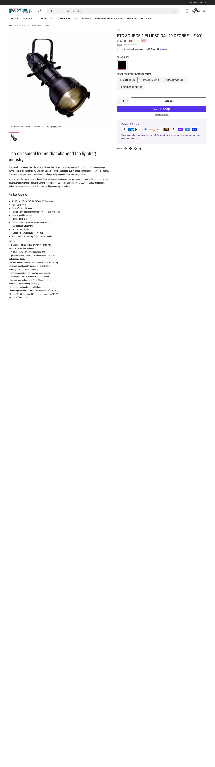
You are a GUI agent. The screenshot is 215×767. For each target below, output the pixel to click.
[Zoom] (104, 34)
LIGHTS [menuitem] (12, 18)
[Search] (175, 11)
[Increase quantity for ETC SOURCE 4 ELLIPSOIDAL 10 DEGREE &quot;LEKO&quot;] (127, 101)
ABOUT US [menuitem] (131, 18)
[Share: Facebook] (126, 148)
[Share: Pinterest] (135, 148)
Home (10, 25)
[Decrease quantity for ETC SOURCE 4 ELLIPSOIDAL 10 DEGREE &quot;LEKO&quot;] (119, 101)
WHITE (132, 64)
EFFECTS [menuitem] (45, 18)
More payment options (161, 114)
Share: (119, 149)
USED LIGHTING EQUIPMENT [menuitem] (108, 18)
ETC (118, 30)
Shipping (119, 44)
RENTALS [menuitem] (86, 18)
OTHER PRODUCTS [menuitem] (66, 18)
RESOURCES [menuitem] (147, 18)
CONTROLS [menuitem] (28, 18)
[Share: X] (131, 148)
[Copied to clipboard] (140, 148)
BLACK (121, 64)
